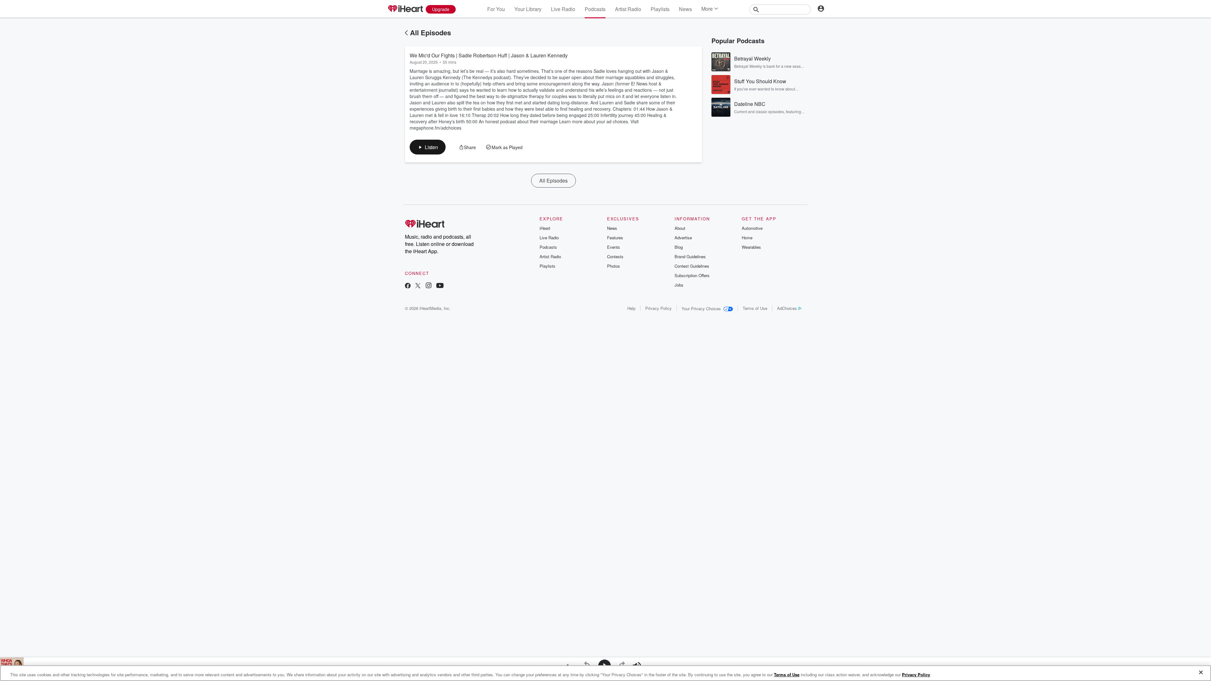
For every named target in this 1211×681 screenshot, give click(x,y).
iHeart (545, 228)
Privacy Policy (658, 308)
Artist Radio (628, 9)
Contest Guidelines (692, 266)
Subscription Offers (692, 275)
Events (613, 247)
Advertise (683, 238)
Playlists (660, 9)
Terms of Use (755, 308)
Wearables (751, 247)
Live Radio (563, 9)
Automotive (752, 228)
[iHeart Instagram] (428, 286)
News (685, 9)
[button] (428, 147)
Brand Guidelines (690, 256)
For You (496, 9)
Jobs (679, 285)
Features (615, 238)
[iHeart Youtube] (440, 286)
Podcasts (595, 9)
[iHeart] (405, 9)
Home (747, 238)
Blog (679, 247)
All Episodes (430, 32)
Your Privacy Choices (701, 308)
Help (631, 308)
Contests (615, 256)
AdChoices (787, 308)
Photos (613, 266)
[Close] (1201, 672)
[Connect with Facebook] (408, 286)
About (680, 228)
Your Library (527, 9)
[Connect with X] (417, 286)
